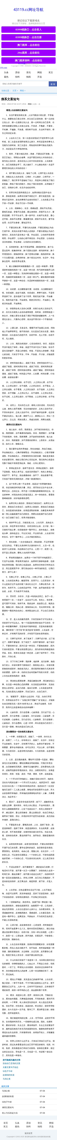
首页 (5, 1123)
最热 (6, 77)
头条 (6, 72)
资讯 (28, 72)
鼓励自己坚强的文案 (11, 1063)
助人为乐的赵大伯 (10, 1113)
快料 (17, 77)
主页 (14, 90)
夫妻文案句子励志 (10, 1067)
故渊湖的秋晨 (8, 1075)
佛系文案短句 (8, 1107)
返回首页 (28, 1133)
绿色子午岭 (7, 1071)
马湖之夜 (7, 1079)
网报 (39, 72)
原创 (17, 72)
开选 (39, 77)
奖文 (51, 72)
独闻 (28, 77)
